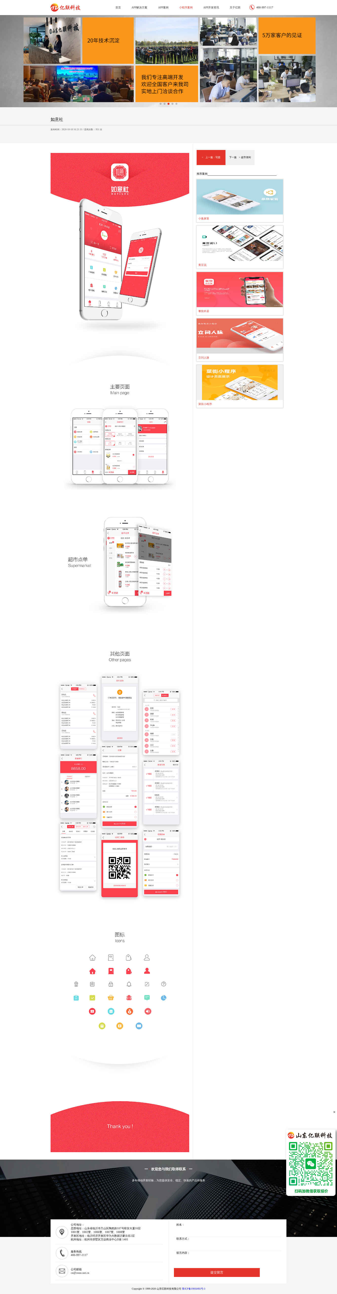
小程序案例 (186, 7)
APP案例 (163, 7)
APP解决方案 (139, 7)
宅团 (217, 157)
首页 (118, 7)
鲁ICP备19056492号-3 (193, 1288)
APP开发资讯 (211, 7)
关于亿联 (235, 7)
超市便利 (246, 157)
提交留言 (216, 1272)
